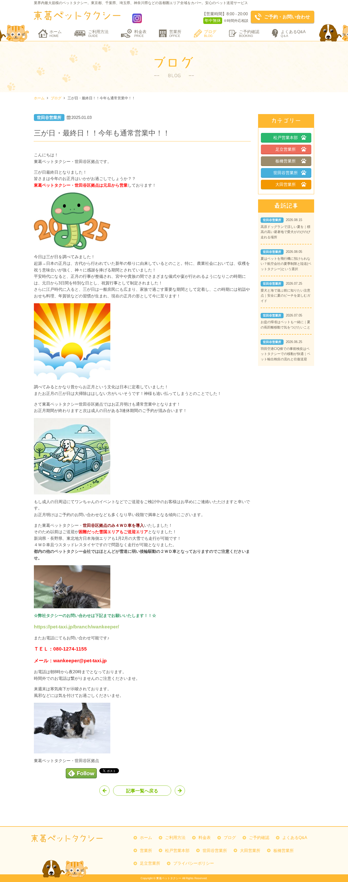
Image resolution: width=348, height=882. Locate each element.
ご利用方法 (98, 34)
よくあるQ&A (293, 34)
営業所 (175, 34)
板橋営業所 (285, 161)
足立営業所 (285, 149)
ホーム (55, 34)
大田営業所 (285, 184)
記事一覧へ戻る (142, 790)
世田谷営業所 (285, 173)
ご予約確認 (249, 34)
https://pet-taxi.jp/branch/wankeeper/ (76, 626)
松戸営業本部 (285, 137)
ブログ (210, 34)
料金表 (140, 34)
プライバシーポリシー (193, 863)
